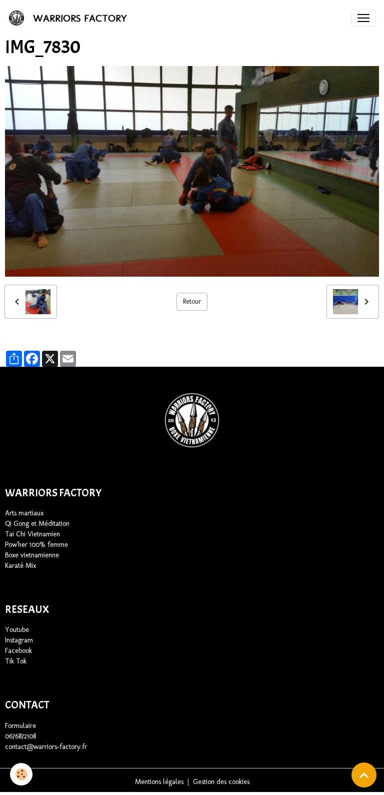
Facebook (18, 650)
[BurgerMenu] (363, 18)
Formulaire (20, 725)
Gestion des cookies (221, 781)
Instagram (19, 640)
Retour (192, 301)
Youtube (17, 629)
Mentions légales (159, 781)
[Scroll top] (364, 774)
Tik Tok (15, 661)
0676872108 (20, 736)
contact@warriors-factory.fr (46, 746)
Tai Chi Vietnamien (33, 534)
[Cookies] (21, 774)
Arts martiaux (24, 513)
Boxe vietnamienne (32, 555)
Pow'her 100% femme (36, 544)
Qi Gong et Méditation (37, 523)
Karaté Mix (20, 565)
